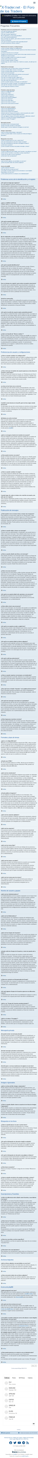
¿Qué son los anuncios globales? (9, 97)
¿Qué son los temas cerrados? (8, 101)
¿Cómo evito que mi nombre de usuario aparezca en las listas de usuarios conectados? (18, 50)
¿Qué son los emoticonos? (7, 94)
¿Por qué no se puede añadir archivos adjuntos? (12, 78)
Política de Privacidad (28, 1437)
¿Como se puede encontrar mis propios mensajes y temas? (15, 146)
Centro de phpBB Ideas (7, 1309)
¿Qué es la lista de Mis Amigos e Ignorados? (11, 132)
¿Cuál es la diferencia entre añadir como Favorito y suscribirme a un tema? (19, 151)
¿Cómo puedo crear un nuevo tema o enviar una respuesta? (15, 68)
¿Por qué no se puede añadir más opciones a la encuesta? (15, 74)
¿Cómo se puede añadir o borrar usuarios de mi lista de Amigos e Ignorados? (16, 134)
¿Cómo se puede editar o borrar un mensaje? (12, 69)
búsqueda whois (23, 1326)
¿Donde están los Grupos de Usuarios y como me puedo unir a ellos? (17, 113)
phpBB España (25, 1456)
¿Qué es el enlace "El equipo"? (8, 119)
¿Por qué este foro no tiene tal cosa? (9, 169)
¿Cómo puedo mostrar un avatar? (9, 58)
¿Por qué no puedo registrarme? (8, 34)
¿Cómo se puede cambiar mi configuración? (11, 48)
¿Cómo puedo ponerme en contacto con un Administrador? (15, 173)
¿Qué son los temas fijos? (7, 100)
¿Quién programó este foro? (7, 167)
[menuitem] (19, 1433)
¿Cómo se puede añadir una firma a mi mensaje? (12, 71)
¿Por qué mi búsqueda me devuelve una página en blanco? (15, 143)
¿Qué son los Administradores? (8, 108)
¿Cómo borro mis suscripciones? (9, 156)
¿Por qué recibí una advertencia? (9, 80)
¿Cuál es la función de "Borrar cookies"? (10, 43)
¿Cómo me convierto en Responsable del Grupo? (12, 114)
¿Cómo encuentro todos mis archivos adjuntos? (12, 162)
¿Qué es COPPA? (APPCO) (7, 32)
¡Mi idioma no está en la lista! (8, 55)
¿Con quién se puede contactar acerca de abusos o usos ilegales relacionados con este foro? (16, 171)
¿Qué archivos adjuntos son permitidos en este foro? (13, 161)
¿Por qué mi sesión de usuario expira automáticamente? (14, 41)
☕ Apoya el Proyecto (19, 21)
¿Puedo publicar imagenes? (7, 96)
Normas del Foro (8, 1437)
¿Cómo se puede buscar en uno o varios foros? (12, 140)
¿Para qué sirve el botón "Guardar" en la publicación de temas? (16, 83)
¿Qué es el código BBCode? (7, 91)
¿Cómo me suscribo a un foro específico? (11, 154)
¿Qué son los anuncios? (7, 98)
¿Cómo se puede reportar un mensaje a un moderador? (14, 81)
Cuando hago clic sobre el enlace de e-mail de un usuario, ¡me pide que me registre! (18, 62)
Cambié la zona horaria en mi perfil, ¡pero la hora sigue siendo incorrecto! (18, 54)
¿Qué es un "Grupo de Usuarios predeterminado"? (13, 117)
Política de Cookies (17, 1437)
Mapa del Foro (19, 1439)
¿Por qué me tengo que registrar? (9, 31)
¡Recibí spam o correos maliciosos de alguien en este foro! (15, 127)
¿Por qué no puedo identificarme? (9, 37)
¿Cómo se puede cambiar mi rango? (9, 60)
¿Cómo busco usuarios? (7, 144)
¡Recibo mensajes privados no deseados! (11, 125)
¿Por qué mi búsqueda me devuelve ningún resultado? (14, 141)
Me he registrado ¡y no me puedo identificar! (11, 35)
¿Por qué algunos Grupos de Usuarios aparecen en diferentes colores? (18, 116)
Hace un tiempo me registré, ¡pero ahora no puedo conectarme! (16, 38)
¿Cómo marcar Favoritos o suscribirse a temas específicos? (15, 153)
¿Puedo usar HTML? (6, 93)
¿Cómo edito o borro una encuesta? (9, 75)
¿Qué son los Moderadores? (8, 110)
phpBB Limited (29, 1294)
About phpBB (19, 1297)
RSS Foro (26, 1439)
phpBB (10, 428)
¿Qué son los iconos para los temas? (10, 103)
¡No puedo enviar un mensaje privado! (10, 124)
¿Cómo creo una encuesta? (7, 72)
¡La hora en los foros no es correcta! (9, 52)
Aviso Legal (12, 1439)
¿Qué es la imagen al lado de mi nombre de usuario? (13, 57)
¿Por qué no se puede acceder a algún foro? (11, 77)
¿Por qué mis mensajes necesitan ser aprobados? (13, 84)
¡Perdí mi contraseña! (6, 40)
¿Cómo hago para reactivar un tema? (10, 86)
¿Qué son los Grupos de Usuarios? (9, 111)
